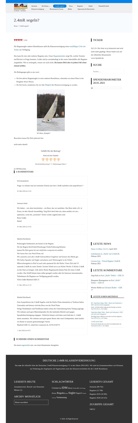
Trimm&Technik (103, 6)
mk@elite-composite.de (48, 250)
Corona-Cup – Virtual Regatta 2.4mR (105, 261)
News (71, 6)
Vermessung (61, 397)
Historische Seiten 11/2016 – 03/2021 (20, 10)
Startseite (34, 6)
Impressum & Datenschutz (86, 9)
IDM (64, 387)
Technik (84, 393)
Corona (55, 388)
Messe (70, 388)
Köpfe (91, 6)
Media (70, 9)
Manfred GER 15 (97, 326)
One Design (82, 388)
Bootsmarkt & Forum (56, 9)
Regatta (61, 393)
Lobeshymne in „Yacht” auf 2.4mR (104, 254)
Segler (72, 392)
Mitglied (48, 85)
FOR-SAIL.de (96, 309)
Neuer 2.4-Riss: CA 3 (99, 249)
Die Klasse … (46, 6)
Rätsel (66, 393)
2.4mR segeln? (59, 6)
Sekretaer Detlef (22, 203)
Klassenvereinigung (37, 9)
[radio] (43, 160)
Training (54, 397)
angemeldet (25, 345)
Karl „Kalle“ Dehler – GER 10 (112, 275)
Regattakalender (59, 56)
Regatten (80, 6)
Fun (60, 388)
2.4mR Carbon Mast (97, 321)
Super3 (79, 393)
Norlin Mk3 (76, 388)
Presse (54, 393)
